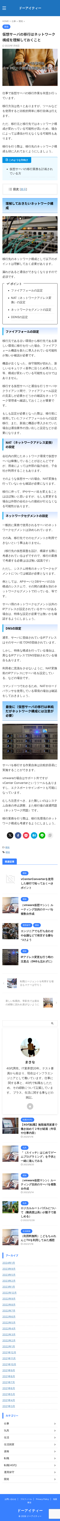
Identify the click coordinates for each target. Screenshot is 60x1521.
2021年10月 (9, 1364)
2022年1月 (8, 1346)
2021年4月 (8, 1400)
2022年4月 (9, 1328)
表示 (23, 189)
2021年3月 (8, 1406)
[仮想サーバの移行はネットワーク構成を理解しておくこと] (34, 835)
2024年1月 (8, 1262)
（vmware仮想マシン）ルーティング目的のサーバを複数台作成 (37, 909)
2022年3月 (9, 1334)
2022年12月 (9, 1292)
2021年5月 (8, 1394)
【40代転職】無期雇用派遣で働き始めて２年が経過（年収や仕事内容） (39, 1128)
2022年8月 (9, 1304)
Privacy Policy (42, 1499)
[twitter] (10, 835)
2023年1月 (8, 1286)
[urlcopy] (50, 835)
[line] (42, 835)
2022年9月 (9, 1298)
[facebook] (18, 835)
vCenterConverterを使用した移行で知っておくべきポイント (37, 883)
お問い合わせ (10, 1499)
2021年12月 (9, 1352)
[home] (30, 1106)
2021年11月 (9, 1358)
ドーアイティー (30, 8)
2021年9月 (8, 1370)
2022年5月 (9, 1322)
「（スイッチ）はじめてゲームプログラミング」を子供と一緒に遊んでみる (38, 1156)
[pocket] (26, 835)
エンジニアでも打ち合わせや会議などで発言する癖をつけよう (37, 935)
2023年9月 (9, 1268)
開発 (7, 847)
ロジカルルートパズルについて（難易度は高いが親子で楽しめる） (38, 1212)
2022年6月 (9, 1316)
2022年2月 (9, 1340)
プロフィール (26, 1499)
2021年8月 (8, 1376)
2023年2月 (9, 1280)
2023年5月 (9, 1274)
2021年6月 (8, 1388)
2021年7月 (8, 1382)
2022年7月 (8, 1310)
